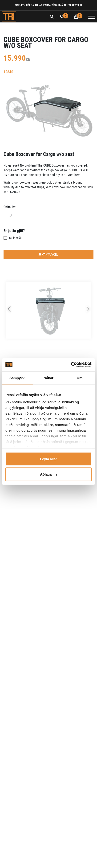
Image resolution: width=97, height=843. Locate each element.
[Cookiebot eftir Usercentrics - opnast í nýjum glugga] (71, 365)
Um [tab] (79, 378)
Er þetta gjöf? (14, 230)
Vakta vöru (50, 254)
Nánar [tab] (49, 378)
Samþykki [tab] (17, 378)
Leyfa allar (48, 459)
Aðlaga (46, 474)
